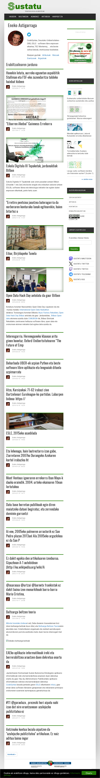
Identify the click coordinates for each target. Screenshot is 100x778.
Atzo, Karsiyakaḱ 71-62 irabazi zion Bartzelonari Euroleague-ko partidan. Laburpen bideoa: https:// (34, 394)
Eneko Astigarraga (18, 86)
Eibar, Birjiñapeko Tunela (21, 253)
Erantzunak (31, 58)
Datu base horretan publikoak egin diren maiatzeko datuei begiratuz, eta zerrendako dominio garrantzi (32, 509)
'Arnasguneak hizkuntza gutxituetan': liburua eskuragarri (79, 117)
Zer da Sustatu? (75, 197)
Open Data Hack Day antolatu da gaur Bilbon (33, 295)
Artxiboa (46, 17)
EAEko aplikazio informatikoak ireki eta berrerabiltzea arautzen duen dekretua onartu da (34, 657)
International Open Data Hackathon (34, 310)
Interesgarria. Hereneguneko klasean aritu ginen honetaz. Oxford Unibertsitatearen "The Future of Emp (33, 340)
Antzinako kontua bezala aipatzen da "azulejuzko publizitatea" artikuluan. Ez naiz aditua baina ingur (32, 734)
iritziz (53, 685)
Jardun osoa (87, 179)
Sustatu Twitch (81, 269)
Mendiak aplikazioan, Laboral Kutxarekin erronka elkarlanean (79, 134)
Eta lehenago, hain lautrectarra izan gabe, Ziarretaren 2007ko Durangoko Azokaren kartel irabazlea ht (31, 455)
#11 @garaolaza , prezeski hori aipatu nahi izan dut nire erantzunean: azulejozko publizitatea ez (32, 707)
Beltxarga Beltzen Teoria (48, 626)
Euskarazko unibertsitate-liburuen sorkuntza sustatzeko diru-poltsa (80, 99)
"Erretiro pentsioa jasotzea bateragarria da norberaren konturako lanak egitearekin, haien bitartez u (34, 207)
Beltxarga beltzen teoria (21, 611)
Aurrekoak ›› (11, 754)
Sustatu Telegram (82, 274)
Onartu (89, 772)
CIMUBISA (32, 318)
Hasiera (13, 17)
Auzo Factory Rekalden (48, 313)
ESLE (38, 685)
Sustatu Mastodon (82, 259)
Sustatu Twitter (81, 264)
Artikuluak (46, 55)
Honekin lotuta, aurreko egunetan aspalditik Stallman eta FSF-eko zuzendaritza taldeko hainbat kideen (33, 77)
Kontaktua (73, 206)
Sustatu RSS (79, 280)
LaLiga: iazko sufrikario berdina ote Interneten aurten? (79, 172)
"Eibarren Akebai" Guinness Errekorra (29, 123)
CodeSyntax (11, 685)
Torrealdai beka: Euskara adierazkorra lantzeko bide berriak (77, 153)
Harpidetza (57, 17)
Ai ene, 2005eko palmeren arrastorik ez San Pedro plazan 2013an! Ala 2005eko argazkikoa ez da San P (34, 536)
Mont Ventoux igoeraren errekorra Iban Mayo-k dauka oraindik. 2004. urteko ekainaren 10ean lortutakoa (34, 482)
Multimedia (23, 17)
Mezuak (55, 55)
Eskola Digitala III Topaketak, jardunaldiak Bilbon (31, 168)
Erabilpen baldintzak (77, 211)
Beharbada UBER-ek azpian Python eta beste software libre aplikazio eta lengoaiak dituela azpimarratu (33, 367)
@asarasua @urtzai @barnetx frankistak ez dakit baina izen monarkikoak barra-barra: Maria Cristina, (33, 589)
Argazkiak (42, 58)
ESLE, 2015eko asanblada (21, 433)
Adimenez (35, 17)
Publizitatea (80, 32)
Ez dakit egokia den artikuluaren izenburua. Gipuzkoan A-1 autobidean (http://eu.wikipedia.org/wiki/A (32, 563)
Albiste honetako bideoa (16, 623)
